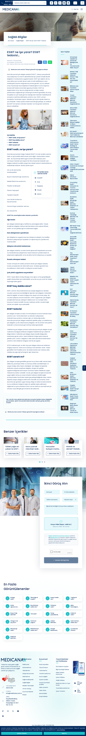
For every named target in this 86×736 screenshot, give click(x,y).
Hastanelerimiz (27, 667)
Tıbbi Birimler (26, 670)
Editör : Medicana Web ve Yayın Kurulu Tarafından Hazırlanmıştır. (21, 64)
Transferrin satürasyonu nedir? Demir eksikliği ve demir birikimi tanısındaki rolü (74, 146)
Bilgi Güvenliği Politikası (62, 669)
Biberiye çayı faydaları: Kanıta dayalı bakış (74, 88)
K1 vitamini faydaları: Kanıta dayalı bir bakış (74, 313)
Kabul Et (64, 733)
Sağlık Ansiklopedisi (28, 679)
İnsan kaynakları (43, 664)
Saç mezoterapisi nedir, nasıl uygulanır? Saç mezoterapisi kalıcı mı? (74, 258)
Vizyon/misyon (43, 667)
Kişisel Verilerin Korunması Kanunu (59, 536)
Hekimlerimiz (26, 676)
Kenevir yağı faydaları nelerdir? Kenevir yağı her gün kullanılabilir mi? (74, 77)
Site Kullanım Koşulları (62, 666)
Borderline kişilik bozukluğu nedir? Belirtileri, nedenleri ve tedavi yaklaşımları (74, 203)
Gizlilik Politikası (60, 680)
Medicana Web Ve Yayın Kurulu (63, 684)
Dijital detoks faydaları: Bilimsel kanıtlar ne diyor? (74, 303)
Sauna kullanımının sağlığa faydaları (74, 157)
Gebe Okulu (42, 690)
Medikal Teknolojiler (28, 685)
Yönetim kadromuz (44, 673)
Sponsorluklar (43, 693)
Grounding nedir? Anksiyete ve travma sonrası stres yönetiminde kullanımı (74, 188)
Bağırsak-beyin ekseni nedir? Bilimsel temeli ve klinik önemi (74, 408)
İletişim (25, 695)
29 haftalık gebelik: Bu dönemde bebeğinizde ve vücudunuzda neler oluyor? (74, 62)
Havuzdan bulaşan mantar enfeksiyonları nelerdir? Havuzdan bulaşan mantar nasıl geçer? (32, 447)
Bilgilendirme (55, 537)
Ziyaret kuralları (43, 679)
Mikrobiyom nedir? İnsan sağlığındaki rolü (74, 397)
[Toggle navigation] (81, 9)
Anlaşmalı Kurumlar (28, 673)
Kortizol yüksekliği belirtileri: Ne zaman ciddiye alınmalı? (74, 217)
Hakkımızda (26, 664)
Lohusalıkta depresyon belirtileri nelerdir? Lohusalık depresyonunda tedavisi (75, 349)
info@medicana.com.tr (14, 693)
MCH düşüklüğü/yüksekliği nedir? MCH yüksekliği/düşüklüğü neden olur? (75, 447)
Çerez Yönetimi (60, 691)
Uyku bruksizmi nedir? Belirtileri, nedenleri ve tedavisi (74, 377)
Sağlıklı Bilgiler (20, 41)
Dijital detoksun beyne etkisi (74, 176)
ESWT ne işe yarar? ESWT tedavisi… (36, 41)
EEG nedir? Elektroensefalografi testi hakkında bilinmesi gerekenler (76, 134)
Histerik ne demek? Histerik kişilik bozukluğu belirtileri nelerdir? (53, 447)
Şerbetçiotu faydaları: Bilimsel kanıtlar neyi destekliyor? (74, 323)
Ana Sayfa (11, 41)
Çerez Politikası (61, 730)
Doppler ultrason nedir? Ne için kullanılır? (74, 387)
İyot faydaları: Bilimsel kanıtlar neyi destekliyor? (74, 292)
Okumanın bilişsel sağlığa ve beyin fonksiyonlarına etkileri (75, 124)
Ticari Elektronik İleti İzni (62, 688)
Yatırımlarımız (43, 670)
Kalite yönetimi (43, 687)
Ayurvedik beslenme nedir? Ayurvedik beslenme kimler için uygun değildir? (73, 243)
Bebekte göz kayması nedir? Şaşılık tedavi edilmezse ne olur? (74, 281)
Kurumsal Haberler (28, 692)
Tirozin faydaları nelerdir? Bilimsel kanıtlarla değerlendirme (75, 99)
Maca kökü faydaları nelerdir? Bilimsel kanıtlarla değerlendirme (75, 112)
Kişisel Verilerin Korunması (60, 673)
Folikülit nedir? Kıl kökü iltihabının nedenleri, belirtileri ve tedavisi (74, 363)
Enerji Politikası (43, 696)
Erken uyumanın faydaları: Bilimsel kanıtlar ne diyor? (73, 335)
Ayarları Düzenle (22, 733)
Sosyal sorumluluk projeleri (44, 683)
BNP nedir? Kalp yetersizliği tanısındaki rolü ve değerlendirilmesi (75, 229)
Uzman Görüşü (27, 688)
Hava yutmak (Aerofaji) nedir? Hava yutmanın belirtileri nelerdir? (12, 447)
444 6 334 (9, 688)
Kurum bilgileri (43, 676)
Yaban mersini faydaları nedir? (73, 269)
